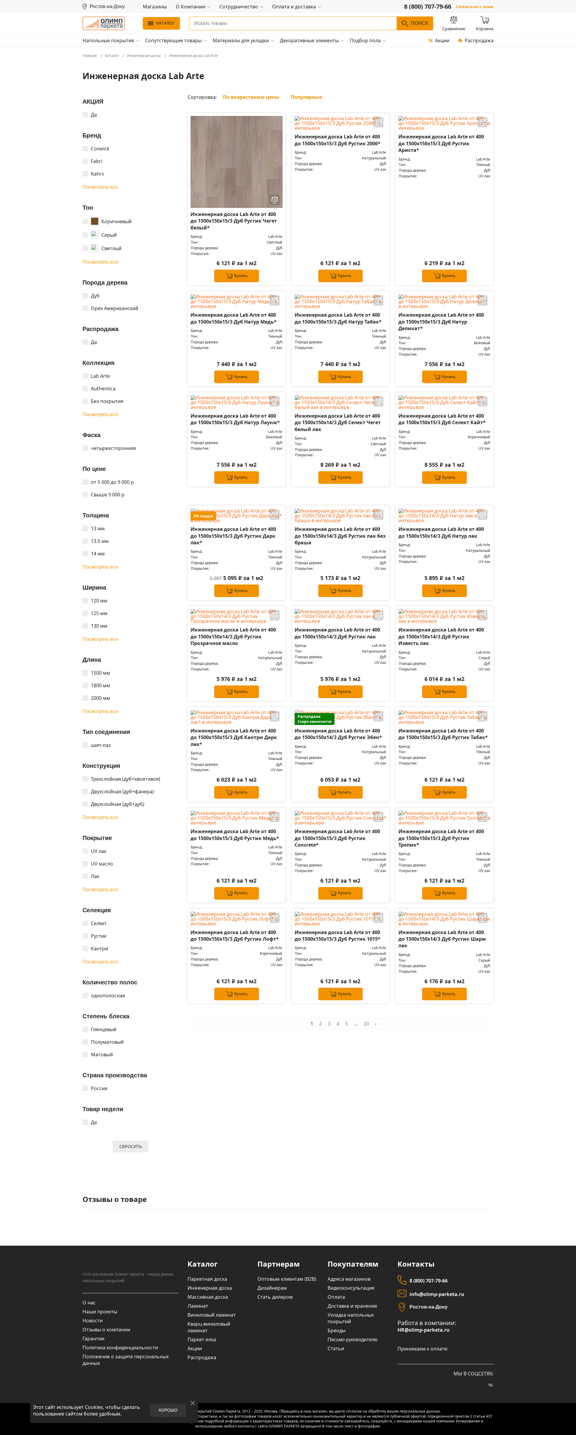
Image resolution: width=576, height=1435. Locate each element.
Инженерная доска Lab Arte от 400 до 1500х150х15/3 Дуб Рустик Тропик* (441, 838)
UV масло (102, 863)
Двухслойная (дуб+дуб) (117, 804)
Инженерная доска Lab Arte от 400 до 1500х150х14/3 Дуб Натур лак (441, 532)
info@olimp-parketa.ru (437, 1294)
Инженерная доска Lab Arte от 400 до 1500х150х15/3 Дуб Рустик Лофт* (234, 935)
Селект (99, 923)
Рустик (98, 936)
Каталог (165, 23)
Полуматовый (107, 1042)
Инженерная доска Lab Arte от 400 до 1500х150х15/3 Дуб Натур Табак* (338, 318)
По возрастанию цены (251, 97)
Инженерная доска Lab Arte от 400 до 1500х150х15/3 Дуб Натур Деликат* (441, 322)
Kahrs (97, 173)
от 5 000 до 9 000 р (112, 482)
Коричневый (116, 221)
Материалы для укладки (241, 40)
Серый (109, 235)
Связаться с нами (475, 6)
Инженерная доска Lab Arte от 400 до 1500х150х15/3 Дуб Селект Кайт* (442, 419)
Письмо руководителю (352, 1339)
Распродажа (479, 40)
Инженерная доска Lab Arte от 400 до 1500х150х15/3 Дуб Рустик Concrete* (337, 838)
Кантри (99, 948)
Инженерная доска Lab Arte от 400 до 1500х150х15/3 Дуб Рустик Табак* (443, 734)
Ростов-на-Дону (429, 1306)
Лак (95, 876)
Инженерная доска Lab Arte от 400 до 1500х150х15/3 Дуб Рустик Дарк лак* (233, 536)
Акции (442, 40)
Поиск (419, 23)
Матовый (102, 1054)
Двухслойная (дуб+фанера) (122, 791)
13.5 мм (100, 541)
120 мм (99, 600)
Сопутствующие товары (173, 40)
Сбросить (130, 1146)
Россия (99, 1088)
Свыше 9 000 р (107, 494)
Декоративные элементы (309, 40)
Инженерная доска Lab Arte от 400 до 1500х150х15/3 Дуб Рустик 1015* (337, 935)
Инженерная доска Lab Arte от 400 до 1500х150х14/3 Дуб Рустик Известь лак (441, 636)
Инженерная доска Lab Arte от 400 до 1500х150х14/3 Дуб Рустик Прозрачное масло (233, 636)
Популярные (306, 97)
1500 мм (100, 673)
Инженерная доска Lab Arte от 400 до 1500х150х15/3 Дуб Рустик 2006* (337, 139)
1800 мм (100, 685)
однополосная (108, 995)
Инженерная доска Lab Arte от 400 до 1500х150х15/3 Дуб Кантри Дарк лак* (233, 737)
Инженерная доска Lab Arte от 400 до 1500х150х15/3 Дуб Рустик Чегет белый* (233, 221)
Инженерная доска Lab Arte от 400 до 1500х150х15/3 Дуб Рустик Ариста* (441, 143)
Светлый (111, 248)
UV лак (98, 851)
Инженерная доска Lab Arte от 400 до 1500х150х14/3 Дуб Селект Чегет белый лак (338, 423)
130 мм (99, 626)
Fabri (96, 161)
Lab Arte (100, 376)
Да (94, 114)
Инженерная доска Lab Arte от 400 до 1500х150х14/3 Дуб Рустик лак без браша (340, 536)
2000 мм (100, 698)
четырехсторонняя (113, 448)
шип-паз (101, 745)
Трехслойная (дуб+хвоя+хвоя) (125, 779)
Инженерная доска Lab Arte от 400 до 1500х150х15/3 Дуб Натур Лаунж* (235, 419)
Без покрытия (107, 401)
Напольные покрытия (108, 40)
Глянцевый (103, 1029)
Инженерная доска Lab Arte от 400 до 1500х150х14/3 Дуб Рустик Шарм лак (442, 939)
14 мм (98, 553)
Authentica (103, 388)
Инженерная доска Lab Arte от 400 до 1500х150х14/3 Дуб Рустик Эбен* (338, 734)
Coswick (100, 148)
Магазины (155, 6)
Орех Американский (114, 308)
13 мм (98, 528)
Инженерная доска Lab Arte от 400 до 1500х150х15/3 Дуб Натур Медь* (233, 318)
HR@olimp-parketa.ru (424, 1330)
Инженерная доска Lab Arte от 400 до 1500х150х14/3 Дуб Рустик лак (337, 633)
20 (366, 1023)
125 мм (99, 613)
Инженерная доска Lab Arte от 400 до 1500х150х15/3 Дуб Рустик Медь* (234, 834)
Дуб (95, 295)
